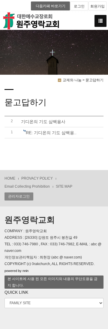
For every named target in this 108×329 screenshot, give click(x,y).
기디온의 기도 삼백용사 (43, 121)
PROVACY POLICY (37, 178)
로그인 (79, 6)
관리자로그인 (19, 196)
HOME (9, 178)
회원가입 (97, 6)
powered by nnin (16, 271)
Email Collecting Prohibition (27, 186)
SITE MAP (64, 186)
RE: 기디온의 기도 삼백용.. (51, 132)
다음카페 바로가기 (50, 6)
